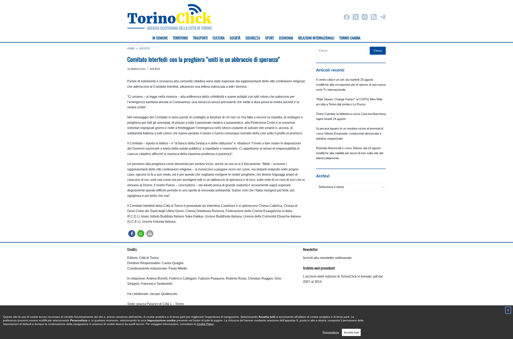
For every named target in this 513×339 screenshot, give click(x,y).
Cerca (378, 50)
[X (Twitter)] (356, 17)
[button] (131, 233)
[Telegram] (383, 17)
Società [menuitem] (235, 37)
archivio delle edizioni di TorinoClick (331, 276)
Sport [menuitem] (269, 37)
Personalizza (331, 332)
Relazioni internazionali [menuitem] (316, 37)
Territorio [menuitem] (180, 37)
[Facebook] (347, 17)
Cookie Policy (205, 324)
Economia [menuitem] (286, 37)
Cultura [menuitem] (219, 37)
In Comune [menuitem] (160, 37)
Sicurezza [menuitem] (252, 37)
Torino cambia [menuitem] (350, 37)
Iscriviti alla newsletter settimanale (327, 258)
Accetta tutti (351, 332)
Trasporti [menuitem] (200, 37)
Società (155, 69)
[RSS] (374, 17)
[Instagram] (365, 17)
